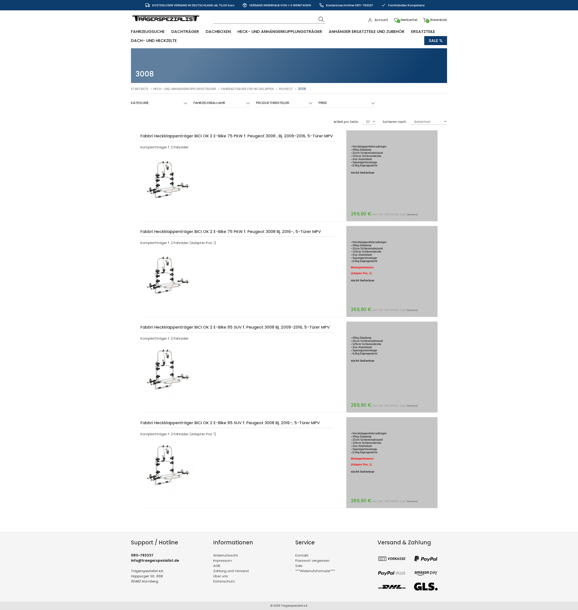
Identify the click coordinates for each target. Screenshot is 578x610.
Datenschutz (224, 581)
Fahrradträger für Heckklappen (247, 89)
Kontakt (302, 555)
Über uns (220, 576)
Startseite (139, 89)
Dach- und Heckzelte (154, 40)
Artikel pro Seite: (346, 122)
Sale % (436, 40)
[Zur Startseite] (167, 23)
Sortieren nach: (395, 122)
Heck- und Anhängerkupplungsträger (280, 31)
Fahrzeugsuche (148, 31)
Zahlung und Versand (231, 571)
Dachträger (185, 31)
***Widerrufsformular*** (315, 571)
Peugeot (286, 89)
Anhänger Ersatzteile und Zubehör (366, 31)
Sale (299, 565)
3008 (302, 89)
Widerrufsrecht (225, 555)
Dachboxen (218, 31)
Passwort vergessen (312, 560)
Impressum (222, 560)
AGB (216, 565)
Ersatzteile (423, 31)
